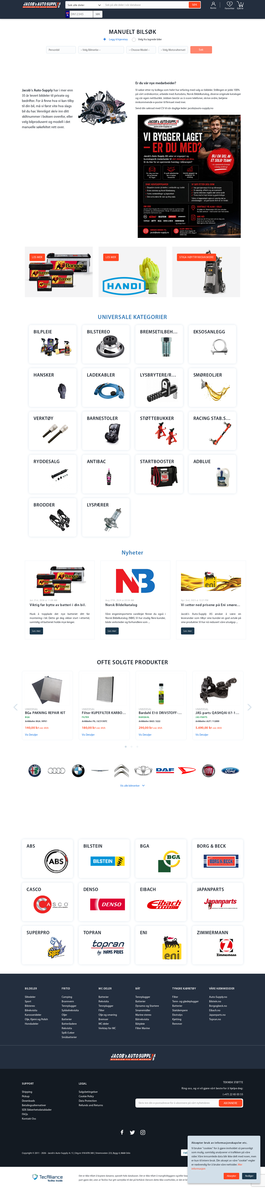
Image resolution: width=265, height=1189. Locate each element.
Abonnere (230, 1103)
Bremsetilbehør (159, 332)
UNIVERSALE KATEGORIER (132, 318)
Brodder (44, 505)
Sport (28, 1001)
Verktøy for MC (107, 1028)
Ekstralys (177, 1015)
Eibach (148, 890)
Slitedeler (30, 997)
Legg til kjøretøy (118, 39)
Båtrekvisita (142, 1019)
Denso (91, 890)
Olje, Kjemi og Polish (36, 1019)
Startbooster (157, 462)
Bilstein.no (215, 1001)
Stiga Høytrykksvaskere (196, 257)
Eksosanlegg (209, 332)
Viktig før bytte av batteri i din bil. (58, 605)
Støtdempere (180, 1010)
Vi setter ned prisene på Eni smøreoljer (211, 605)
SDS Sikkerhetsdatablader (37, 1109)
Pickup (25, 1096)
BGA (144, 846)
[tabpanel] (47, 705)
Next (249, 707)
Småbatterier (69, 1037)
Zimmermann (213, 933)
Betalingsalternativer (34, 1105)
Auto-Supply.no (218, 997)
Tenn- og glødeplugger (185, 1001)
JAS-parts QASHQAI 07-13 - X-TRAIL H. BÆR (218, 713)
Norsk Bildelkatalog (121, 605)
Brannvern (68, 1001)
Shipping (27, 1092)
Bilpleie (43, 332)
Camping (67, 997)
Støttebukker (157, 418)
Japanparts (210, 890)
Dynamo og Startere (147, 1006)
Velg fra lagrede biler (150, 39)
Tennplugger (69, 1006)
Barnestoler (102, 418)
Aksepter (231, 1176)
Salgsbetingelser (88, 1092)
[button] (84, 5)
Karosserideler (33, 1015)
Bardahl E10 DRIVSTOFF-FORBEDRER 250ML (161, 713)
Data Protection (88, 1101)
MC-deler (104, 1024)
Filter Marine (142, 1028)
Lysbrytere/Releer (159, 375)
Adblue (202, 462)
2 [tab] (132, 748)
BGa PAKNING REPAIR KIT (45, 713)
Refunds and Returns (91, 1105)
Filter (101, 1010)
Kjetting (176, 1019)
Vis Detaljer (31, 734)
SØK (194, 5)
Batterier (67, 1019)
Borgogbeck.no (218, 1006)
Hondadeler (31, 1024)
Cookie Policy (86, 1096)
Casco (34, 890)
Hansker (44, 375)
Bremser (103, 1019)
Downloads (28, 1101)
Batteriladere (69, 1024)
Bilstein (93, 846)
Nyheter (132, 553)
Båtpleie (140, 1024)
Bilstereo (98, 332)
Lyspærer (98, 505)
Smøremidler (142, 1010)
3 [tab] (138, 748)
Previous (16, 707)
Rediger (249, 1176)
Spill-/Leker (68, 1032)
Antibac (96, 462)
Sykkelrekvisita (70, 1010)
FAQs (25, 1114)
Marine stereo (143, 1015)
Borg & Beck (211, 846)
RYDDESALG (47, 462)
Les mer (37, 257)
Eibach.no (214, 1010)
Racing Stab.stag (212, 418)
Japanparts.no (217, 1015)
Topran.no (215, 1019)
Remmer (177, 1024)
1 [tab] (127, 748)
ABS (31, 846)
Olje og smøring (108, 1015)
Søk (201, 49)
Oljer (64, 1015)
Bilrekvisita (31, 1010)
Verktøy (44, 418)
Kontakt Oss (29, 1118)
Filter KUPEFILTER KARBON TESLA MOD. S (104, 713)
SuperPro (38, 933)
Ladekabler (101, 375)
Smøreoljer (207, 375)
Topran (92, 933)
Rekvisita (67, 1028)
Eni (143, 933)
